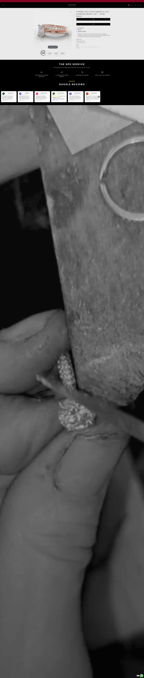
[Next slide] (71, 30)
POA (93, 19)
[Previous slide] (35, 30)
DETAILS (79, 29)
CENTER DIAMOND (81, 31)
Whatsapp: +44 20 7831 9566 (72, 1)
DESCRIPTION (80, 27)
